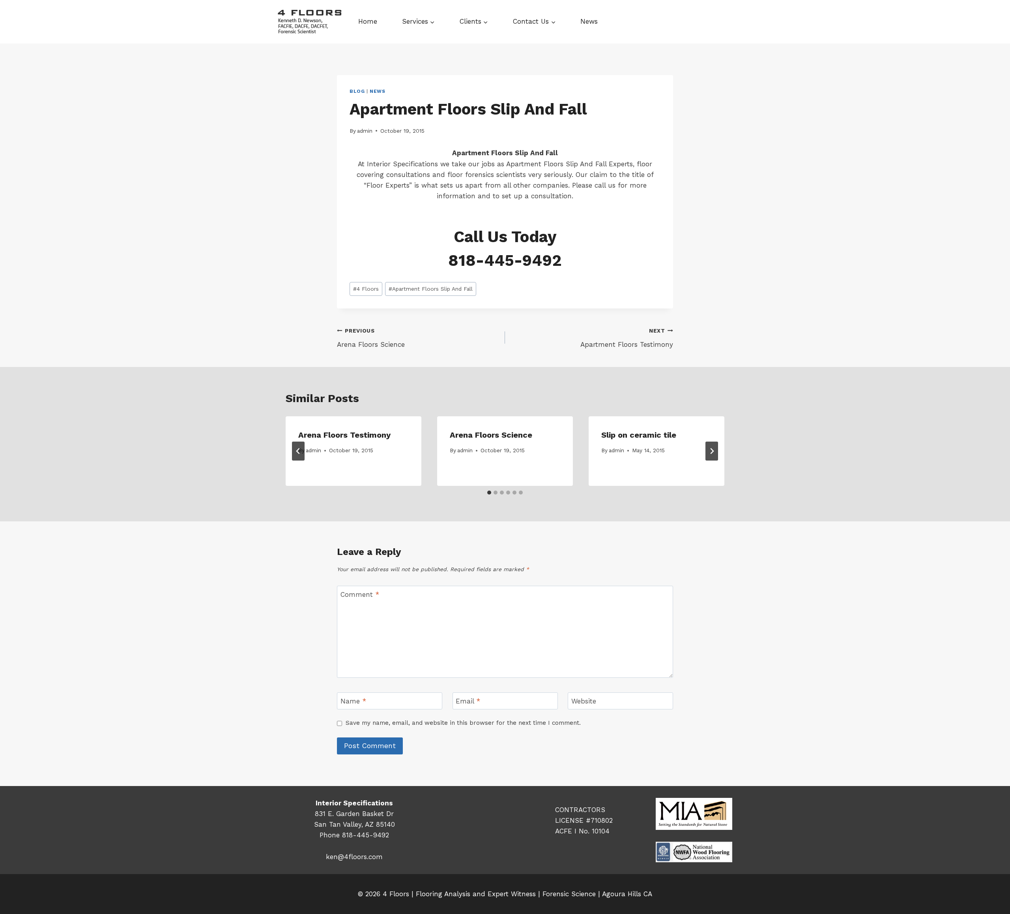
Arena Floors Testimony (344, 435)
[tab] (489, 493)
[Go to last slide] (298, 451)
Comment (359, 594)
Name (353, 701)
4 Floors (366, 289)
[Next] (711, 451)
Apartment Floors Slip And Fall (431, 289)
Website (583, 701)
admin (364, 131)
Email (468, 701)
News (589, 21)
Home (367, 21)
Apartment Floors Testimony (626, 337)
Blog (357, 91)
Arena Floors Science (371, 337)
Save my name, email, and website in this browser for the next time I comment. (463, 722)
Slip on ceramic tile (638, 435)
